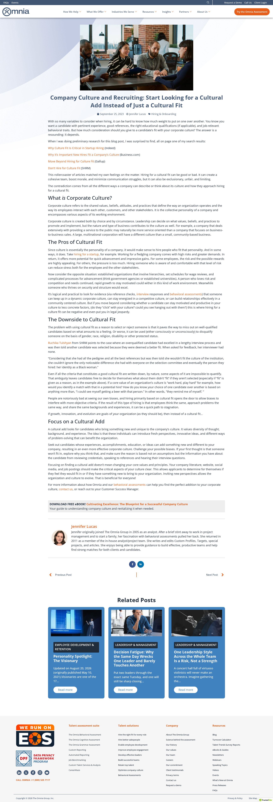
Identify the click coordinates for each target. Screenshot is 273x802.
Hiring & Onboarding (163, 114)
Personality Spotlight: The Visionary (72, 658)
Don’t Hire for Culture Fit (64, 168)
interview (142, 294)
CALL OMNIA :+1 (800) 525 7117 (33, 779)
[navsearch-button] (208, 2)
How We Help (70, 11)
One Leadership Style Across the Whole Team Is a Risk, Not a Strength (195, 656)
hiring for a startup (86, 254)
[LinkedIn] (19, 772)
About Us (202, 11)
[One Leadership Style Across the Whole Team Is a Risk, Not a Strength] (196, 623)
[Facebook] (33, 772)
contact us (66, 489)
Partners (184, 11)
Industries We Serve (123, 11)
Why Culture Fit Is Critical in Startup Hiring (76, 148)
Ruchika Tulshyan (59, 343)
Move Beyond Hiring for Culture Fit (71, 161)
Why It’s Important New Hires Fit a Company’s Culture (83, 155)
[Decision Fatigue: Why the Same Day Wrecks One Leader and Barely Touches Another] (136, 623)
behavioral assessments (186, 294)
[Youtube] (47, 772)
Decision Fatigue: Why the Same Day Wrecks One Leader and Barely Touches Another (134, 658)
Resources (148, 11)
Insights (166, 11)
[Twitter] (26, 772)
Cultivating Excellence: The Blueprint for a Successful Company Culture (137, 504)
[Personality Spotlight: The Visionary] (76, 623)
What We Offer (95, 11)
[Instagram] (40, 772)
